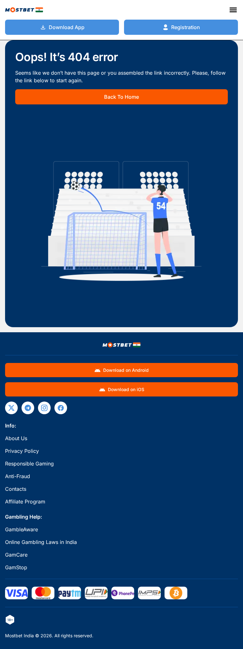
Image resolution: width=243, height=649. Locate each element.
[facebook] (60, 408)
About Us (16, 438)
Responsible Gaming (29, 463)
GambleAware (21, 529)
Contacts (15, 489)
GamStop (16, 567)
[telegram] (28, 408)
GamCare (16, 555)
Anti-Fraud (17, 476)
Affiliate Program (25, 501)
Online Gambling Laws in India (41, 542)
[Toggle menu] (233, 10)
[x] (11, 408)
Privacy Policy (22, 451)
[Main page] (24, 9)
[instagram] (44, 408)
